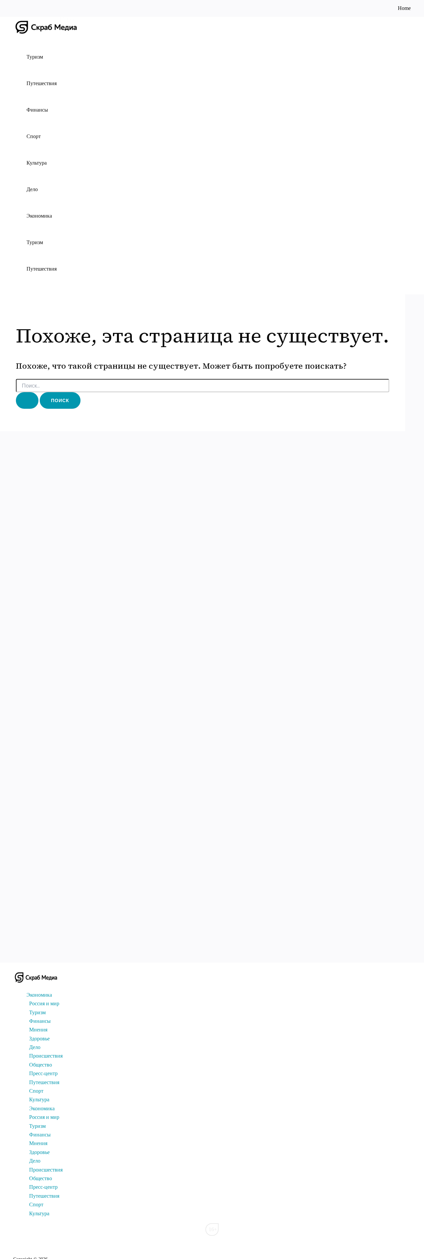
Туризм (34, 57)
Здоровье (39, 1038)
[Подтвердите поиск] (27, 400)
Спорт (33, 136)
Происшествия (46, 1056)
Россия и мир (44, 1003)
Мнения (38, 1029)
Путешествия (41, 83)
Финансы (37, 110)
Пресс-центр (43, 1073)
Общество (40, 1065)
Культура (36, 163)
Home (404, 8)
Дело (32, 189)
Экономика (39, 216)
